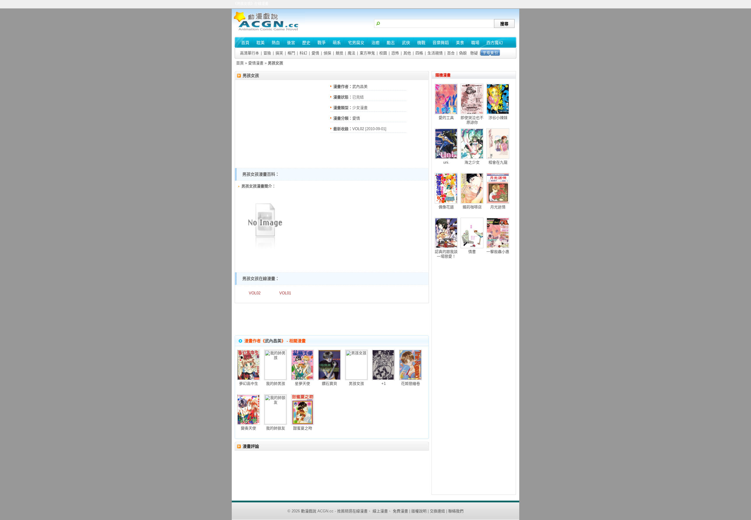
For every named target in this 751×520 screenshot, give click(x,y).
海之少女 (472, 162)
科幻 (303, 53)
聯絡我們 (456, 511)
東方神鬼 (367, 53)
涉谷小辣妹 (498, 117)
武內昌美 (360, 86)
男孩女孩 (251, 75)
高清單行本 (249, 53)
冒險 (267, 53)
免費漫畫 (400, 511)
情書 (472, 251)
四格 (419, 53)
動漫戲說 (308, 511)
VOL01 (285, 293)
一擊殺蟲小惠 (497, 251)
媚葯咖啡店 (472, 207)
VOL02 (358, 129)
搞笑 (279, 53)
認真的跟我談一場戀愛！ (446, 254)
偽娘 (463, 53)
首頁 (240, 63)
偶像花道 (446, 207)
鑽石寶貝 (329, 383)
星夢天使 (302, 383)
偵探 (327, 53)
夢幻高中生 (248, 383)
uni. (446, 162)
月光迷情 (497, 207)
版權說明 (419, 511)
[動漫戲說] (268, 31)
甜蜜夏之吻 (302, 428)
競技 (339, 53)
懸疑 (474, 53)
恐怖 (395, 53)
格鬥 (291, 53)
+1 (383, 383)
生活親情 (435, 53)
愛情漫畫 (255, 63)
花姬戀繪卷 (410, 383)
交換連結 (437, 511)
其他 (407, 53)
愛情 (315, 53)
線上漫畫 (380, 511)
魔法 (351, 53)
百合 (451, 53)
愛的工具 (446, 117)
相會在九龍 (498, 162)
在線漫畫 (360, 511)
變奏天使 (248, 428)
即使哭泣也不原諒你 (472, 120)
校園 (383, 53)
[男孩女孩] (265, 250)
